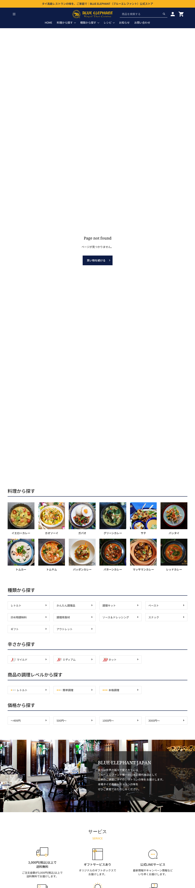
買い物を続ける (96, 260)
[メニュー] (14, 14)
